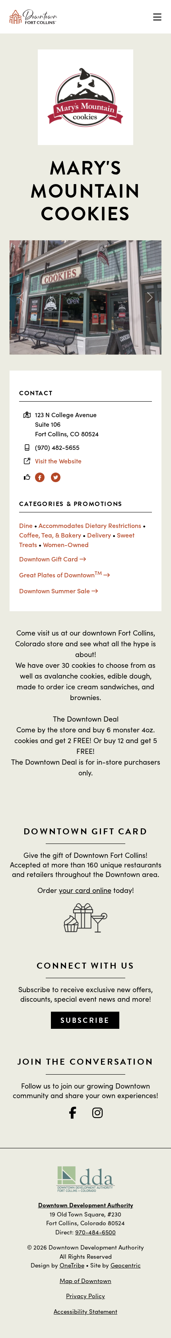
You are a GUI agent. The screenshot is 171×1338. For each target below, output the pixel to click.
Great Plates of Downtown (60, 574)
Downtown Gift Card (49, 558)
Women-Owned (66, 544)
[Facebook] (72, 1112)
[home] (33, 17)
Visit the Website (58, 460)
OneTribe (72, 1265)
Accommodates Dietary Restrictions (90, 525)
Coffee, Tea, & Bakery (50, 534)
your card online (85, 890)
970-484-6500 (95, 1232)
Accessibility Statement (85, 1311)
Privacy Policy (85, 1295)
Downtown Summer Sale (55, 590)
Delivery (99, 534)
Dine (26, 525)
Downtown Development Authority (85, 1205)
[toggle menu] (157, 17)
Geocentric (126, 1265)
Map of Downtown (85, 1280)
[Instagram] (97, 1112)
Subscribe (85, 1020)
